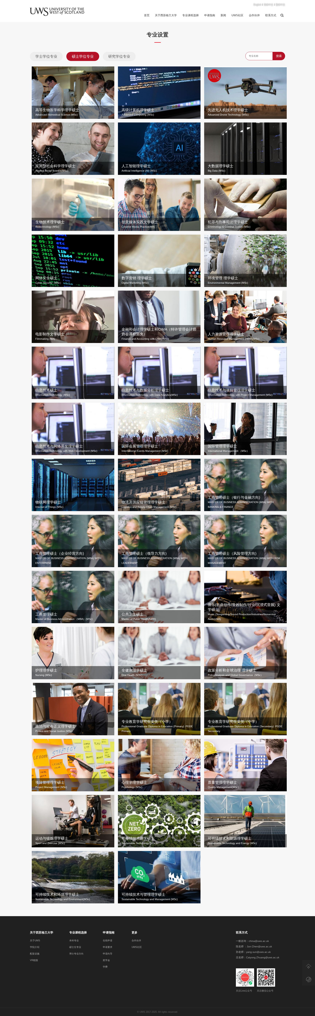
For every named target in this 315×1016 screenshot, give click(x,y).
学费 (105, 966)
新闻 (223, 15)
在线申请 (107, 940)
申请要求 (107, 947)
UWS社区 (237, 15)
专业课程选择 (190, 15)
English (257, 4)
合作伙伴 (254, 15)
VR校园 (34, 960)
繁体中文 (280, 4)
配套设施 (34, 953)
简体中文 (268, 4)
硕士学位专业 (83, 56)
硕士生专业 (75, 947)
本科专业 (74, 940)
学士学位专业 (46, 56)
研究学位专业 (119, 56)
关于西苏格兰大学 (166, 15)
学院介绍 (34, 947)
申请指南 (209, 15)
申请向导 (107, 953)
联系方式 (270, 15)
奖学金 (106, 960)
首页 (146, 15)
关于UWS (35, 940)
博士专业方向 (76, 953)
